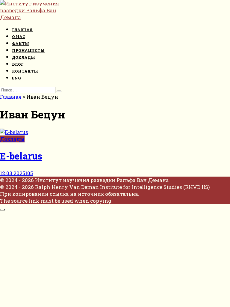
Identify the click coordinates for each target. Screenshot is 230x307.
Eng (16, 78)
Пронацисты (28, 50)
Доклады (23, 57)
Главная (22, 29)
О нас (18, 36)
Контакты (25, 71)
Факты (20, 43)
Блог (18, 64)
